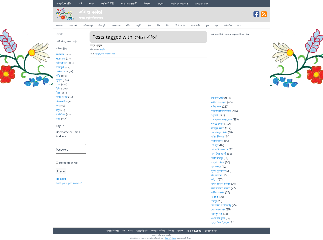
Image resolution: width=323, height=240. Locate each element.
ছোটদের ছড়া (88, 25)
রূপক (239, 25)
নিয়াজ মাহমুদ (217, 158)
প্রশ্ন (91, 3)
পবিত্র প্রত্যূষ (96, 45)
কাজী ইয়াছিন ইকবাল (220, 188)
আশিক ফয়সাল (217, 192)
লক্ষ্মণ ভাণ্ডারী (217, 98)
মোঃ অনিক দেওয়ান (219, 149)
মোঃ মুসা (215, 145)
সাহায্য (160, 3)
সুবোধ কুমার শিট (218, 170)
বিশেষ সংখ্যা (180, 25)
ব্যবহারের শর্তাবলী (129, 3)
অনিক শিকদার (217, 136)
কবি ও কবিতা (90, 11)
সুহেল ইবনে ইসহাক (220, 222)
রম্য (216, 25)
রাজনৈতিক (228, 25)
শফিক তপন (216, 106)
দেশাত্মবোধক (115, 25)
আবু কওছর (216, 166)
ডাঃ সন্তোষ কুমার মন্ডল (221, 119)
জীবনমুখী (102, 25)
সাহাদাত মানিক (217, 162)
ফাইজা (214, 179)
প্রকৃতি (138, 25)
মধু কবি (214, 115)
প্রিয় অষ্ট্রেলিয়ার (170, 238)
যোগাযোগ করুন (201, 3)
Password (62, 149)
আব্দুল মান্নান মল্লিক (220, 183)
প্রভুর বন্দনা (100, 53)
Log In (61, 170)
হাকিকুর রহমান (217, 128)
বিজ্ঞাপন (147, 3)
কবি (80, 3)
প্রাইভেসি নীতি (107, 3)
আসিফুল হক (216, 213)
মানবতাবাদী (195, 25)
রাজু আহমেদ (216, 175)
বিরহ (168, 25)
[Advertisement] (239, 68)
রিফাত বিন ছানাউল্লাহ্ (221, 205)
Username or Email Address (68, 134)
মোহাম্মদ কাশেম (218, 209)
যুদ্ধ (207, 25)
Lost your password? (68, 183)
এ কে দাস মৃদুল (218, 218)
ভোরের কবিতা (110, 53)
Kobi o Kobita (179, 3)
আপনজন (59, 25)
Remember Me (68, 162)
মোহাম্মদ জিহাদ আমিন (221, 110)
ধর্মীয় (128, 25)
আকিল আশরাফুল (218, 102)
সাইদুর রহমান (217, 123)
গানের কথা (73, 25)
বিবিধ (158, 25)
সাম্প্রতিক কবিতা (64, 3)
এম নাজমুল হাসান (219, 132)
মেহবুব (214, 201)
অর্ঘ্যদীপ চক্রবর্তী (218, 153)
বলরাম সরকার (217, 140)
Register (61, 178)
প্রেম (149, 25)
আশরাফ (214, 196)
